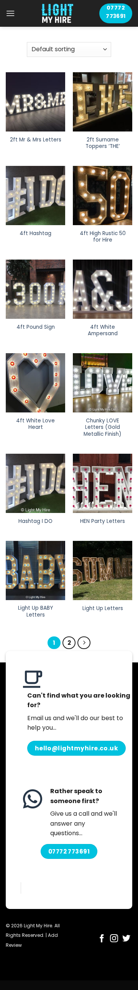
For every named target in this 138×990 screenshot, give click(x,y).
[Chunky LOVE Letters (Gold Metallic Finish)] (102, 382)
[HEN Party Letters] (102, 483)
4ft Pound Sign (35, 327)
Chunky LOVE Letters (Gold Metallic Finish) (103, 427)
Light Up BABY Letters (35, 611)
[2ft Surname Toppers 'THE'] (102, 101)
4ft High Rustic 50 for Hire (103, 236)
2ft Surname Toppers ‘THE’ (102, 143)
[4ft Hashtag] (35, 195)
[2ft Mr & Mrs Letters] (35, 101)
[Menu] (10, 13)
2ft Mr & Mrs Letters (35, 139)
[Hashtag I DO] (35, 483)
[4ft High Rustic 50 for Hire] (102, 195)
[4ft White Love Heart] (35, 382)
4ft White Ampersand (103, 330)
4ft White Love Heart (35, 424)
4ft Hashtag (35, 233)
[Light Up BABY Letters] (35, 570)
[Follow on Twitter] (126, 939)
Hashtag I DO (35, 521)
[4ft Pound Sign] (35, 289)
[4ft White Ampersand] (102, 289)
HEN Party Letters (102, 521)
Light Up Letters (102, 608)
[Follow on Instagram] (114, 939)
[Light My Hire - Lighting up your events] (57, 13)
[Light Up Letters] (102, 570)
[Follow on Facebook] (102, 939)
